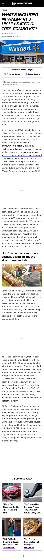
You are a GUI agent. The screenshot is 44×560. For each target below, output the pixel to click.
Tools (4, 10)
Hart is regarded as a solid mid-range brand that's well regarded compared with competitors (22, 155)
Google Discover (34, 74)
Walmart (38, 284)
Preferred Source (13, 74)
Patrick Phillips (10, 34)
